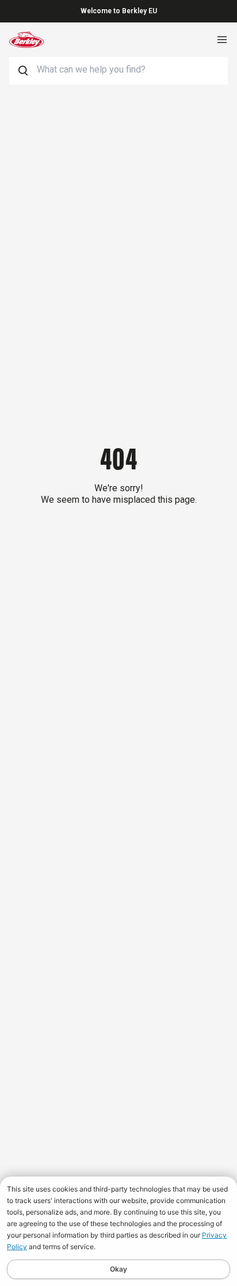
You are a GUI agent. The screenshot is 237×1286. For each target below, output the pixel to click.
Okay (118, 1269)
